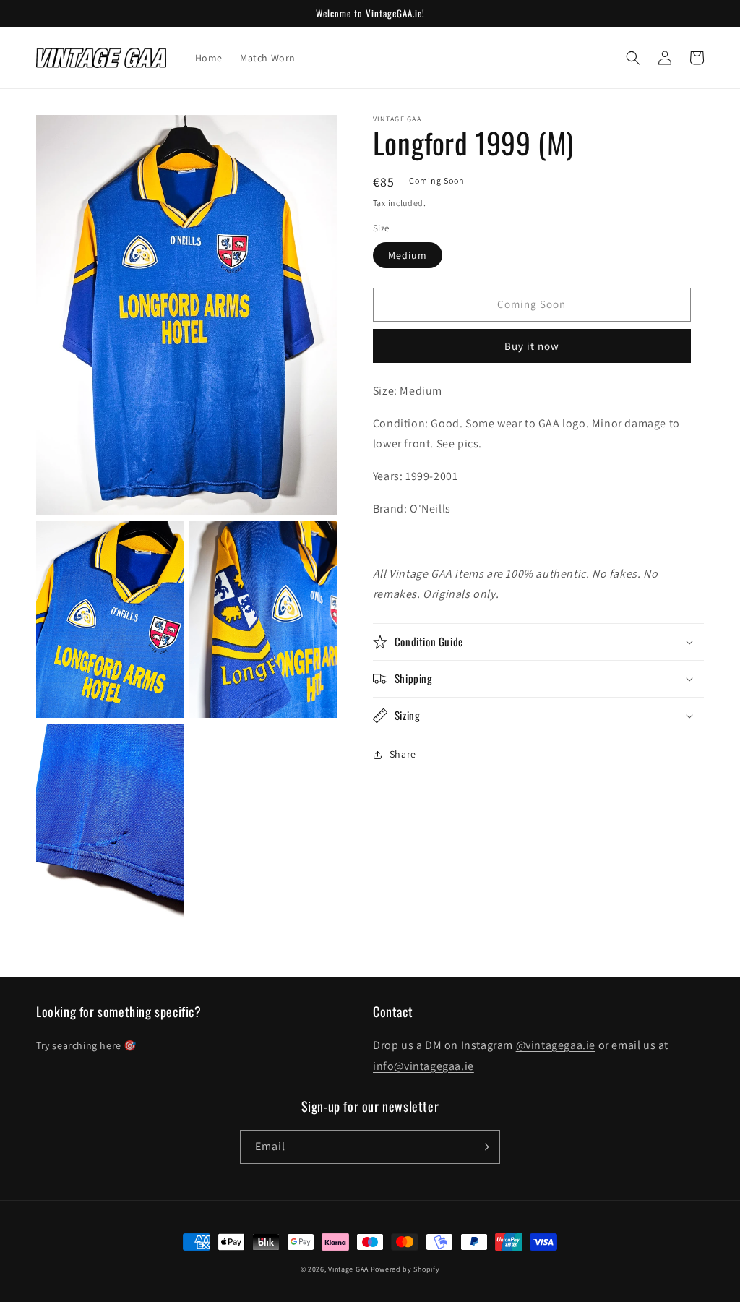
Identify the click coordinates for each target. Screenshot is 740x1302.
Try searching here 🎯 (86, 1045)
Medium (407, 255)
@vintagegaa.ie (555, 1045)
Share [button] (403, 754)
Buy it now (531, 346)
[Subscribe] (483, 1147)
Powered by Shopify (405, 1269)
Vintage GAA (348, 1269)
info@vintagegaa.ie (423, 1066)
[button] (633, 58)
